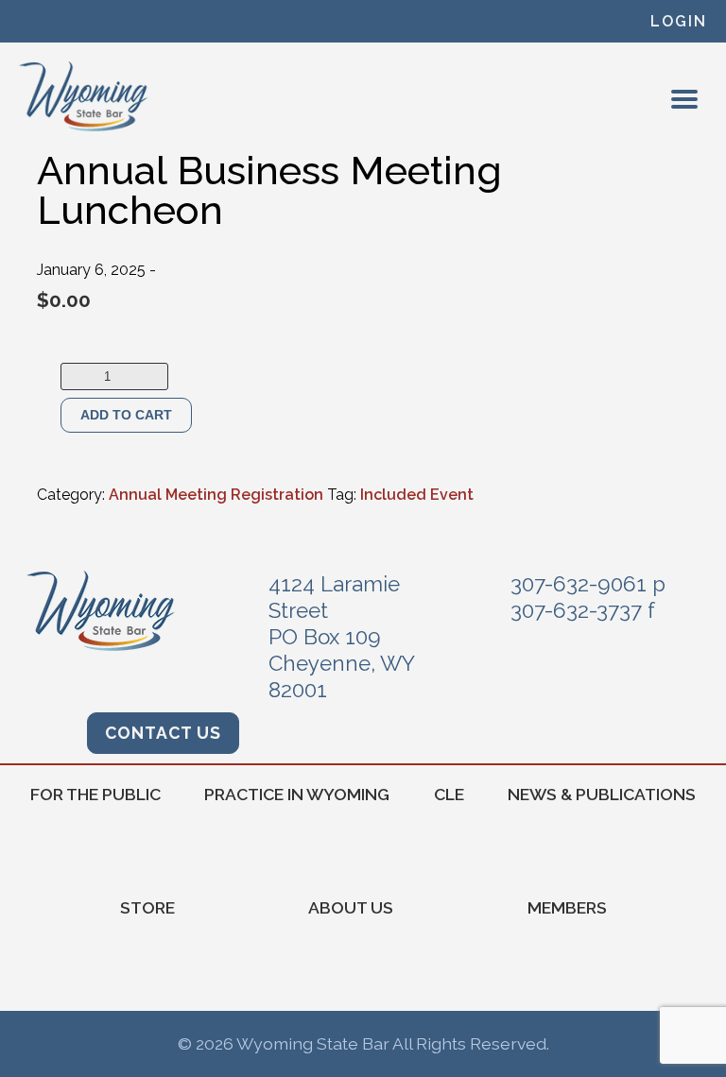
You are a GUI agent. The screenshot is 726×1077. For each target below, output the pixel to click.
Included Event (417, 495)
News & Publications (602, 794)
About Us (350, 907)
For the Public (95, 794)
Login (678, 21)
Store (147, 907)
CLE (449, 794)
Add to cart (126, 414)
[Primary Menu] (684, 99)
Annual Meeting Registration (216, 495)
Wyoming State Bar (84, 96)
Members (567, 907)
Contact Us (163, 733)
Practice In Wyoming (296, 794)
